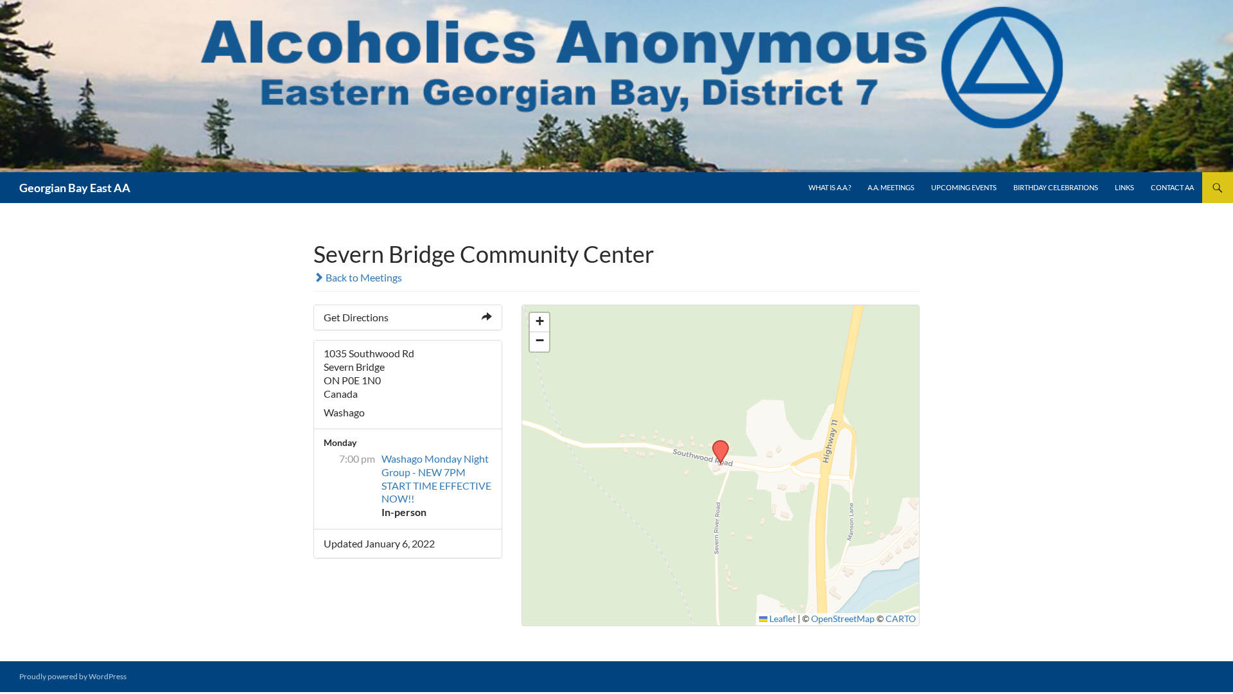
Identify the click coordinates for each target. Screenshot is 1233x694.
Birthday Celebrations (1055, 187)
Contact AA (1172, 187)
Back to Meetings (363, 277)
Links (1124, 187)
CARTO (901, 619)
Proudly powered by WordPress (73, 676)
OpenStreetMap (843, 619)
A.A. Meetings (891, 187)
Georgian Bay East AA (74, 188)
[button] (716, 444)
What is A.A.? (830, 187)
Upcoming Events (964, 187)
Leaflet (781, 619)
